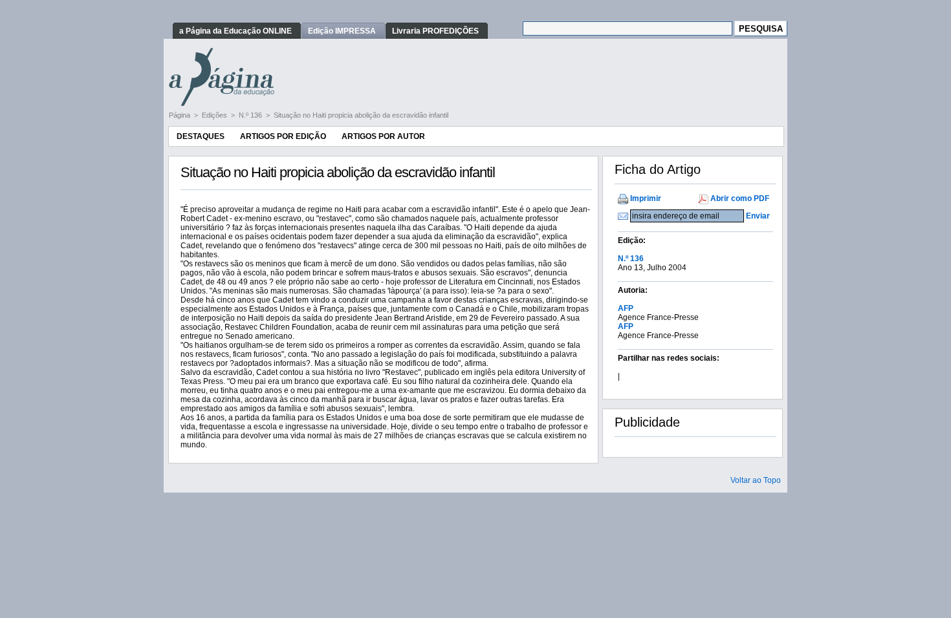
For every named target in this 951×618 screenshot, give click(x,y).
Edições (215, 115)
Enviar (758, 215)
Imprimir (645, 198)
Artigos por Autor (383, 136)
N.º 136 (251, 115)
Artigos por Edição (283, 136)
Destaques (200, 136)
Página (180, 115)
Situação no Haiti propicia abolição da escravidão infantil (361, 115)
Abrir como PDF (739, 198)
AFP (625, 308)
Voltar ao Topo (755, 480)
